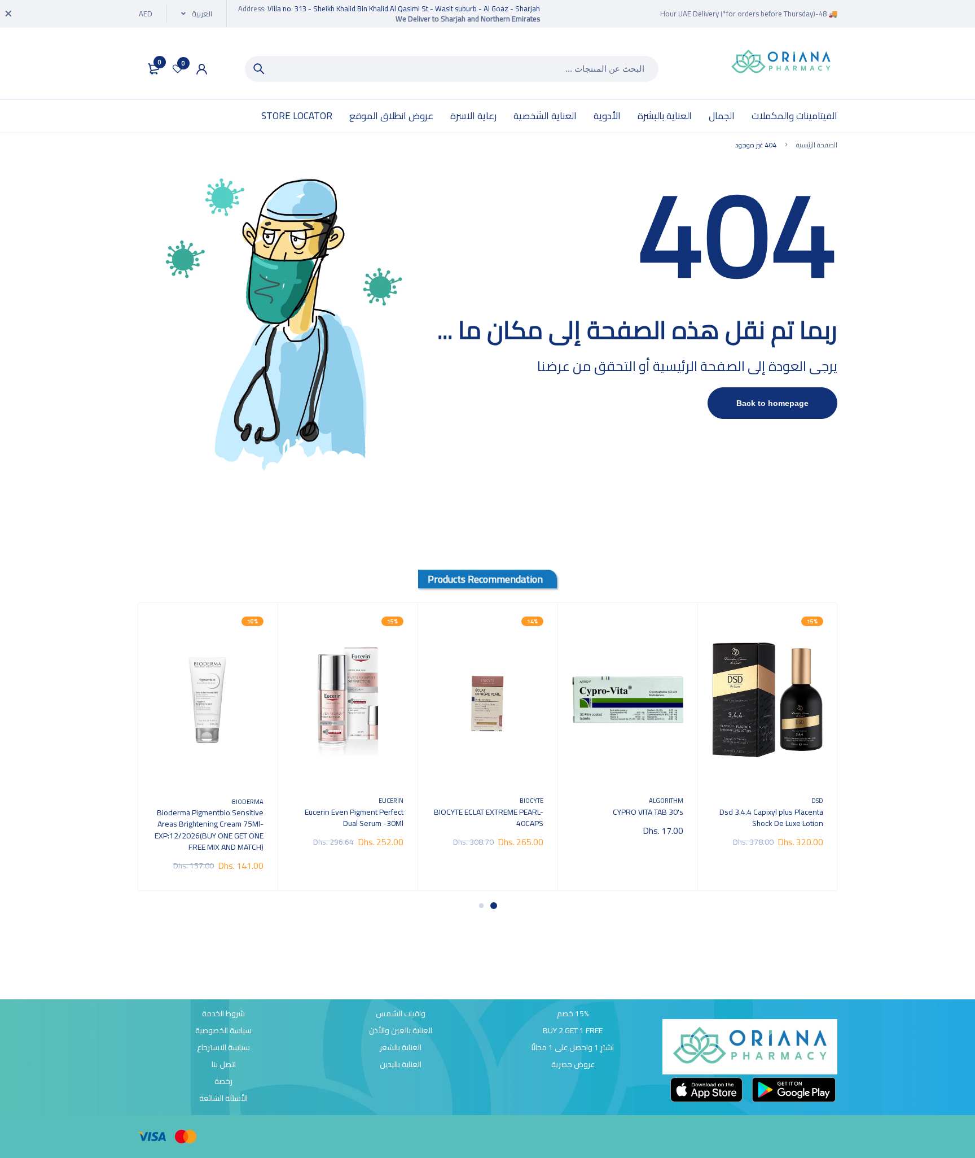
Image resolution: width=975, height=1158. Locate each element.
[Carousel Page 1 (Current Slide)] (493, 905)
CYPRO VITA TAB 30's (648, 812)
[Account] (202, 69)
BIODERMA (247, 801)
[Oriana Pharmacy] (780, 62)
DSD (817, 800)
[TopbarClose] (8, 13)
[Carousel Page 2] (481, 905)
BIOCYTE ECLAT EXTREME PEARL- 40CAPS (488, 818)
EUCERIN (391, 800)
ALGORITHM (666, 800)
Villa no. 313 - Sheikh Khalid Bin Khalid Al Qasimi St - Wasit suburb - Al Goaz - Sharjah (403, 8)
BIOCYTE (531, 800)
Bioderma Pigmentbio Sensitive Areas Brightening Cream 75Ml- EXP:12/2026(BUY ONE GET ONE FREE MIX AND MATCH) (209, 829)
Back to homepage (772, 403)
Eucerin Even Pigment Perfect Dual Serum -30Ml (354, 818)
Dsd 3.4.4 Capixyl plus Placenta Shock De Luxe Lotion (771, 818)
